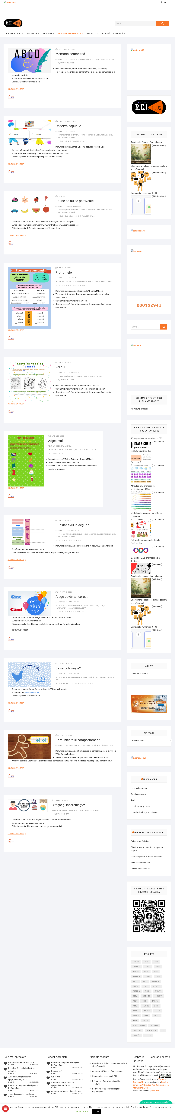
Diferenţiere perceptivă (69, 135)
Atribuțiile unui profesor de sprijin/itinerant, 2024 (143, 487)
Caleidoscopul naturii (140, 868)
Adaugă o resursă (112, 33)
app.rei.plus (154, 1091)
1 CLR (61, 141)
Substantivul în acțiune (72, 525)
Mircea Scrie (150, 779)
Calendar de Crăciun (140, 841)
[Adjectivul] (26, 460)
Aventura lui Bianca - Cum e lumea (66, 1091)
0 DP (60, 683)
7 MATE (156, 1016)
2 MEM (135, 986)
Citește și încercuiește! (68, 805)
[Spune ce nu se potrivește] (29, 204)
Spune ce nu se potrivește (75, 201)
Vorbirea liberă (101, 59)
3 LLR (61, 285)
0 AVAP (135, 962)
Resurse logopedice (69, 33)
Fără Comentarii (67, 63)
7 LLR (146, 1016)
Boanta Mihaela (72, 278)
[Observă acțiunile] (29, 132)
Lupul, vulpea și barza (140, 806)
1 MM (158, 976)
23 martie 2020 (60, 800)
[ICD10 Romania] (149, 697)
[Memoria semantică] (29, 60)
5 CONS (146, 1006)
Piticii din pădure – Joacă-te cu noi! (146, 856)
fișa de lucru (151, 1030)
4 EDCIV (158, 996)
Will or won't (56, 1077)
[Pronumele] (29, 298)
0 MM (158, 967)
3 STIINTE (146, 996)
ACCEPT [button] (96, 1112)
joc (112, 59)
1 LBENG (136, 976)
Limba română (102, 135)
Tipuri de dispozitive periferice (21, 1094)
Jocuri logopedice (86, 59)
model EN (136, 1035)
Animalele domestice (140, 862)
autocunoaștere (139, 1025)
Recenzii (91, 33)
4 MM (135, 1006)
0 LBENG (136, 967)
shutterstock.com (61, 153)
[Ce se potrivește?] (29, 674)
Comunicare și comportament (78, 740)
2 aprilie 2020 (64, 520)
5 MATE (136, 1011)
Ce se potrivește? (68, 668)
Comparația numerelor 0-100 (104, 1076)
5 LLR (156, 1006)
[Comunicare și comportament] (29, 746)
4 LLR (144, 1001)
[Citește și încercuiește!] (28, 805)
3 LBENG (136, 991)
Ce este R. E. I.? (13, 33)
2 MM (146, 986)
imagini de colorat (97, 389)
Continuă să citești (18, 89)
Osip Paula (70, 59)
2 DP (145, 981)
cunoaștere (137, 1030)
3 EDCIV (156, 986)
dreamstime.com (44, 153)
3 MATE (158, 991)
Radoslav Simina (72, 745)
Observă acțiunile (68, 126)
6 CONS (147, 1011)
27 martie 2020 (64, 664)
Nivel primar (93, 281)
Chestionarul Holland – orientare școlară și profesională (109, 1064)
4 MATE (155, 1001)
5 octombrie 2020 (66, 49)
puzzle (148, 1035)
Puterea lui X (56, 1071)
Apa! (133, 800)
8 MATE (145, 1020)
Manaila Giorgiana (73, 206)
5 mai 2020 (62, 196)
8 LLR (135, 1020)
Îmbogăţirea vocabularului (70, 534)
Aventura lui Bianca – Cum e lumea (107, 1071)
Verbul (60, 367)
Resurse (47, 33)
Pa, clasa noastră (138, 794)
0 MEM (65, 683)
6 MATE (136, 1016)
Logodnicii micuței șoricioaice (144, 812)
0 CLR (61, 216)
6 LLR (157, 1011)
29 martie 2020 (64, 592)
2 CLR (71, 216)
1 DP (156, 972)
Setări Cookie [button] (82, 1111)
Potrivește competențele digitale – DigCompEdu (107, 1090)
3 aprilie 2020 (64, 268)
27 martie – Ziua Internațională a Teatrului (106, 1082)
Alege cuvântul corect (72, 597)
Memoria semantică (70, 54)
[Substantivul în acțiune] (29, 532)
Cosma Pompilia (72, 602)
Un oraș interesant (139, 788)
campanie (154, 1025)
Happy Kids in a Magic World (150, 832)
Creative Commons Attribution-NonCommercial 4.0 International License (151, 1085)
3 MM (135, 996)
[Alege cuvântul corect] (29, 603)
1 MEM (147, 976)
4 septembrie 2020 (66, 121)
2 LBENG (155, 981)
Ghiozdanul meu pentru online (21, 1062)
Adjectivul (55, 441)
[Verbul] (29, 381)
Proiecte (32, 33)
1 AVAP (135, 972)
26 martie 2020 (64, 735)
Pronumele (64, 272)
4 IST (135, 1001)
